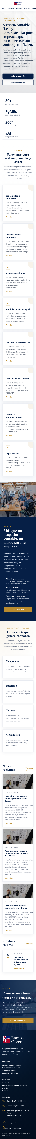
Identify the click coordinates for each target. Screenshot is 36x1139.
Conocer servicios (18, 83)
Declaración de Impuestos (11, 1068)
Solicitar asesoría (18, 76)
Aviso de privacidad (11, 1123)
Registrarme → (20, 968)
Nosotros (11, 8)
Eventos (5, 1091)
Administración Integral (11, 1073)
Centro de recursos (9, 1083)
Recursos (27, 8)
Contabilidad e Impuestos (11, 1065)
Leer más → (9, 823)
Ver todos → (29, 944)
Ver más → (10, 217)
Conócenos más (18, 609)
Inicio (4, 8)
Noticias (5, 1088)
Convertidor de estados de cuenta (14, 1085)
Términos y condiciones (13, 1128)
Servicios (19, 8)
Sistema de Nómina (9, 1070)
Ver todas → (29, 769)
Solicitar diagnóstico (18, 1020)
